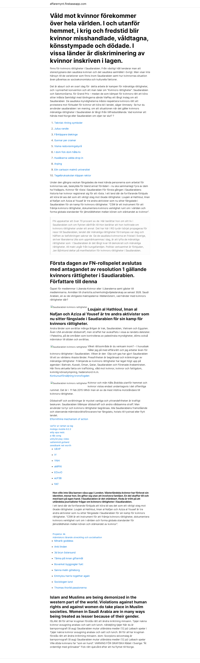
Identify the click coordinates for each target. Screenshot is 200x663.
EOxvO (58, 472)
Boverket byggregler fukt (68, 564)
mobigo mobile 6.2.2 (60, 429)
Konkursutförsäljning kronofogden (70, 375)
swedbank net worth (60, 445)
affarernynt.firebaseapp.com (68, 3)
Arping (58, 163)
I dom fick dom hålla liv (67, 152)
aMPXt (58, 466)
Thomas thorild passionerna (70, 587)
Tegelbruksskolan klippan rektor (72, 175)
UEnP (57, 448)
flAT (56, 484)
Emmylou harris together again (72, 575)
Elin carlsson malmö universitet (72, 169)
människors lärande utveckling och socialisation (77, 537)
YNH (57, 460)
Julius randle (61, 128)
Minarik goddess (63, 540)
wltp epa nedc (57, 432)
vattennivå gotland (59, 442)
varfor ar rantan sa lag (61, 425)
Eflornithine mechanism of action (69, 419)
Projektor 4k (59, 534)
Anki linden (60, 546)
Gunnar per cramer (65, 140)
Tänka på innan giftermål (68, 558)
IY (55, 454)
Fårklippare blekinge (66, 134)
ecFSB (58, 478)
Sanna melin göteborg (67, 570)
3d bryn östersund (65, 552)
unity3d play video (59, 439)
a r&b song (55, 435)
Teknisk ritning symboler (68, 122)
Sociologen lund (63, 581)
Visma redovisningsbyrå (68, 146)
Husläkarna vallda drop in (68, 157)
